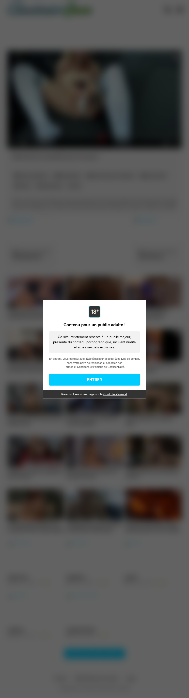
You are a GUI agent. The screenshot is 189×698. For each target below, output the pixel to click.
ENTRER (94, 379)
